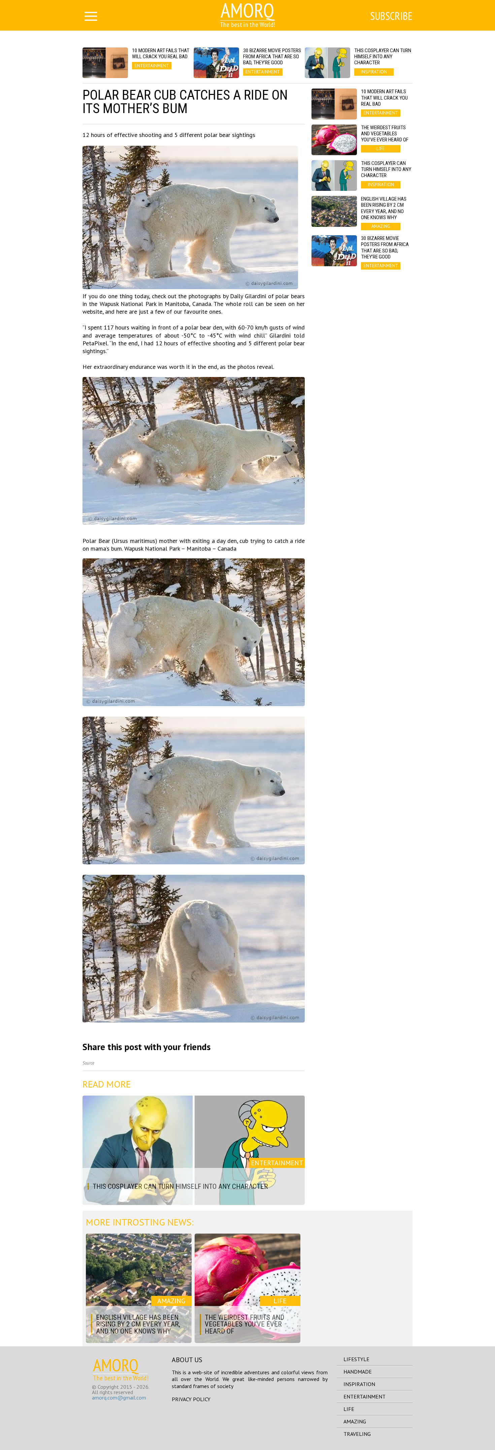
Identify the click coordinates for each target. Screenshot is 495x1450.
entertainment (364, 1396)
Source (88, 1063)
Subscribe (391, 16)
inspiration (359, 1384)
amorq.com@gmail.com (119, 1397)
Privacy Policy (191, 1399)
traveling (357, 1434)
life (348, 1409)
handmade (357, 1371)
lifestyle (356, 1359)
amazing (354, 1421)
